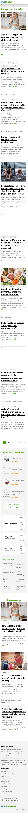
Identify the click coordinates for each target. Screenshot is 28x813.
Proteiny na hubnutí (6, 784)
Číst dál (15, 86)
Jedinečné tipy (13, 286)
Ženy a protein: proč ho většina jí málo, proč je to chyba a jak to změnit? (12, 37)
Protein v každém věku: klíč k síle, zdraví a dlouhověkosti (11, 139)
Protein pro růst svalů (14, 504)
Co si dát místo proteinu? (20, 580)
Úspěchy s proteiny (6, 791)
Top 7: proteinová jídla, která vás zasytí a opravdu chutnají (12, 71)
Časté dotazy (13, 65)
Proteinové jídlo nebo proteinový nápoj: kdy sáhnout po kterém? (11, 292)
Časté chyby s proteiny (15, 31)
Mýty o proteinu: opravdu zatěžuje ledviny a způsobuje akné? (12, 325)
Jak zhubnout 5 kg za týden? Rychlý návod (20, 566)
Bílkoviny (11, 5)
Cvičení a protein (14, 99)
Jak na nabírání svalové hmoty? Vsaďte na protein (20, 587)
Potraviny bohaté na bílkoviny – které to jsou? (20, 574)
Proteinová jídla (14, 508)
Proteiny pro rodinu (6, 786)
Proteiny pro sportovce (7, 789)
